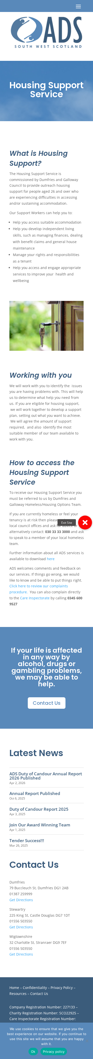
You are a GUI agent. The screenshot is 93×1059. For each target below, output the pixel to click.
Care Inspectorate (35, 598)
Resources (18, 993)
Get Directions (21, 899)
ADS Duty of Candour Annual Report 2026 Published (45, 776)
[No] (86, 1040)
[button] (85, 523)
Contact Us (47, 703)
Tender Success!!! (26, 840)
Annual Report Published (34, 793)
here (51, 558)
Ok (33, 1052)
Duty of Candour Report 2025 (38, 809)
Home (14, 987)
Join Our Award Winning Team (39, 825)
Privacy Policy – (63, 987)
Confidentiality (35, 987)
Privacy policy (54, 1052)
